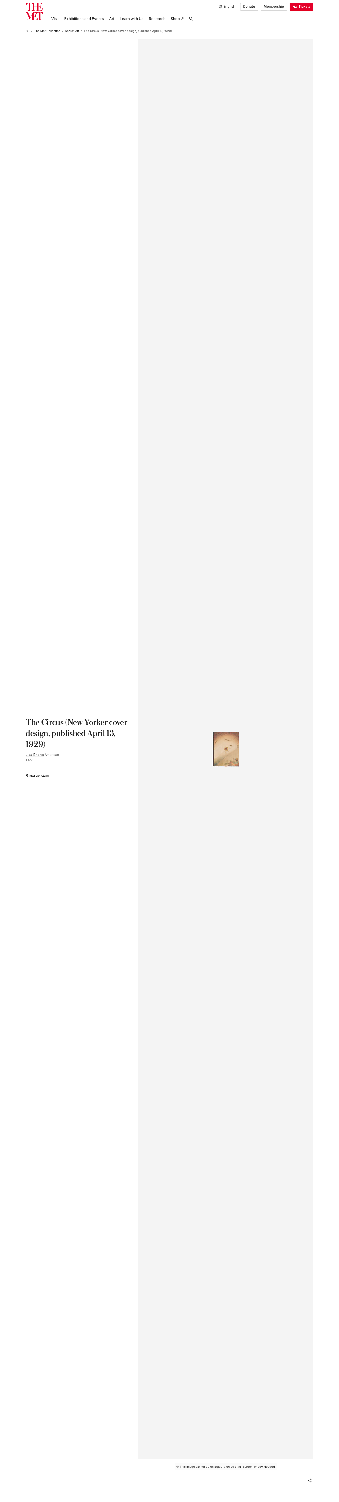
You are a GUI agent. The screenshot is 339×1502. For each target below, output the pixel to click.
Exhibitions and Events (84, 18)
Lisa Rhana (35, 755)
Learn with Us (131, 18)
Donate (249, 6)
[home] (27, 31)
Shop (175, 18)
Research (157, 18)
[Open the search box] (190, 18)
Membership (274, 6)
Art (111, 18)
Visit (55, 18)
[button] (309, 1480)
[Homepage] (34, 11)
